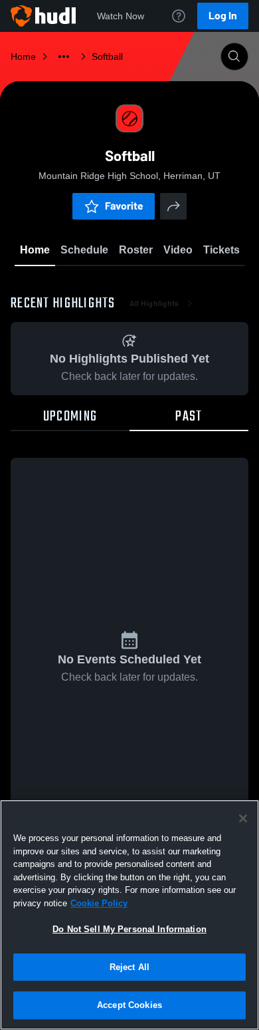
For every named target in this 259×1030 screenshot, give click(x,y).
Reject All (129, 967)
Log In (223, 16)
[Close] (243, 818)
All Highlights (154, 303)
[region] (129, 915)
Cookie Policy (99, 903)
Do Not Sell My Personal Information (129, 929)
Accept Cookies (129, 1005)
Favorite (124, 206)
